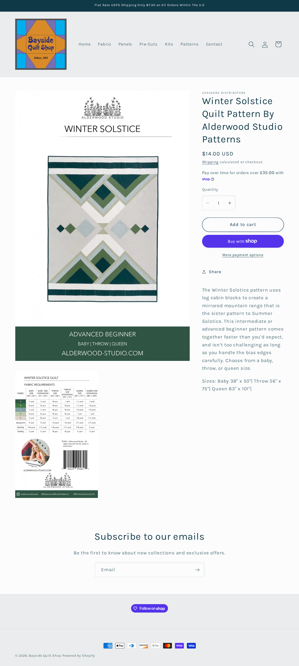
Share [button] (215, 271)
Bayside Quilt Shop (45, 656)
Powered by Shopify (78, 656)
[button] (251, 44)
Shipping (210, 162)
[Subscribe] (197, 570)
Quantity (210, 189)
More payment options (242, 255)
